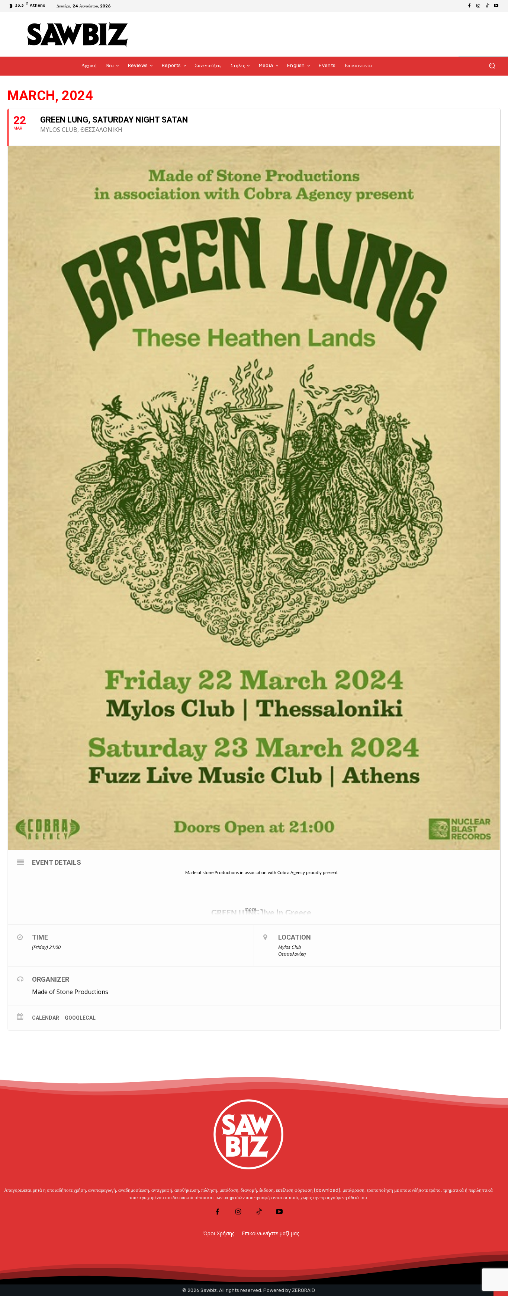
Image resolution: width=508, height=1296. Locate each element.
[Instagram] (478, 5)
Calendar (45, 1018)
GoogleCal (80, 1018)
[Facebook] (469, 5)
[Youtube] (496, 5)
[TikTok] (487, 5)
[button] (492, 65)
